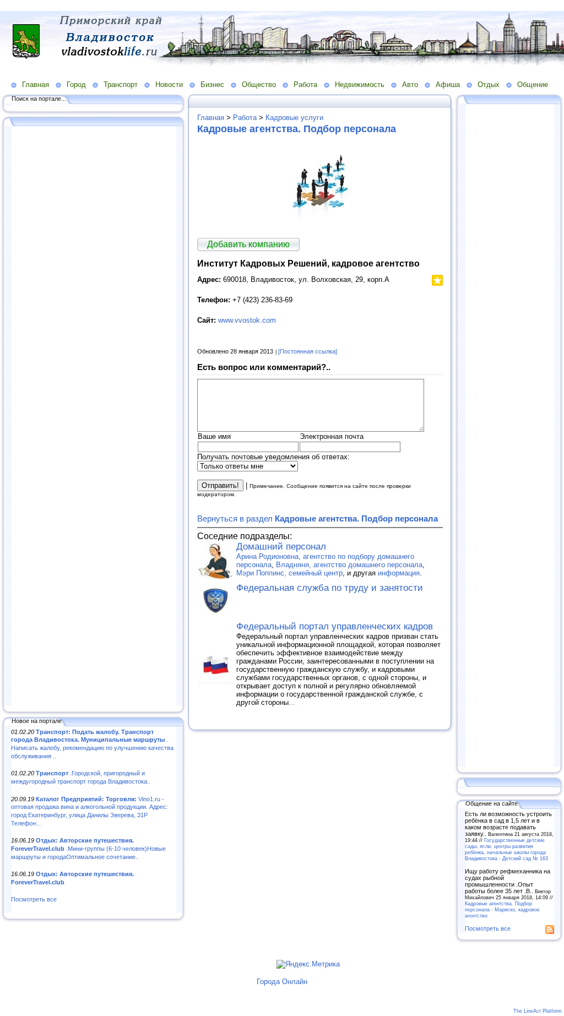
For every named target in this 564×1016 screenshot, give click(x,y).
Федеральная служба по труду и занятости (329, 588)
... (292, 702)
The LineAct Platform (537, 1011)
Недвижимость (359, 84)
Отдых (489, 84)
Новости (169, 84)
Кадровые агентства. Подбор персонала (296, 128)
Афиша (448, 84)
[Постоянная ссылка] (307, 351)
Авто (410, 84)
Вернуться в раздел (317, 518)
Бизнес (212, 84)
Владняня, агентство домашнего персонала (349, 565)
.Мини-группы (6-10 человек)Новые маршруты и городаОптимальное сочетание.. (88, 848)
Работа (305, 84)
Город (76, 84)
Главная (35, 84)
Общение (532, 84)
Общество (259, 84)
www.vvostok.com (247, 320)
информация (399, 573)
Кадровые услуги (294, 117)
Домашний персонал (281, 546)
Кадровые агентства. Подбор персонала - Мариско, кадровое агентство (502, 909)
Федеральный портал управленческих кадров (334, 626)
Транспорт (121, 84)
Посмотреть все (34, 899)
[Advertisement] (93, 417)
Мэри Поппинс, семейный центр (289, 573)
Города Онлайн (282, 981)
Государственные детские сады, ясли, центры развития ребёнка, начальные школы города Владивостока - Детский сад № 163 (506, 849)
